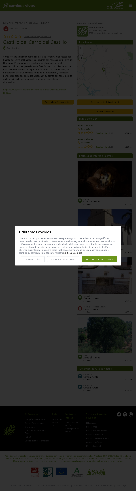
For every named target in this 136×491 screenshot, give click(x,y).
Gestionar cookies (33, 259)
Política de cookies (72, 252)
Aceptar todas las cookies (99, 259)
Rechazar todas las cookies (63, 259)
